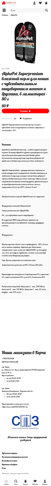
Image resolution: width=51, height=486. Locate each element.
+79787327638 (8, 358)
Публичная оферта (9, 453)
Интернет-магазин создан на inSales (15, 473)
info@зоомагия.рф (10, 361)
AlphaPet (14, 15)
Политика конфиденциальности (15, 457)
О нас (4, 468)
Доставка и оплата (9, 461)
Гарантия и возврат (9, 464)
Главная (5, 15)
